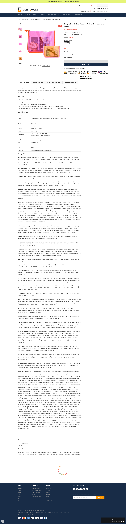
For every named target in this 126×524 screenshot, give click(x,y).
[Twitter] (77, 489)
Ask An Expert (46, 65)
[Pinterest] (83, 489)
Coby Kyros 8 (25, 19)
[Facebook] (74, 489)
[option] (43, 44)
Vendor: (66, 32)
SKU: (65, 34)
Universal (66, 42)
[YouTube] (87, 489)
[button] (75, 61)
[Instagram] (80, 489)
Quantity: (66, 52)
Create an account (103, 11)
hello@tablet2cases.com (32, 515)
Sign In (95, 11)
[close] (107, 1)
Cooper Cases (76, 32)
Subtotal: (66, 57)
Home (19, 19)
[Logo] (28, 9)
